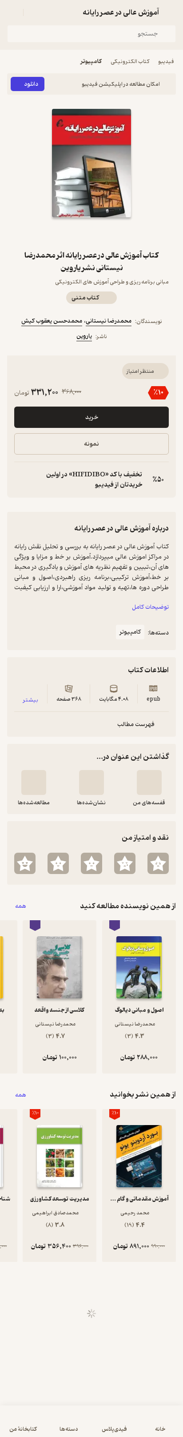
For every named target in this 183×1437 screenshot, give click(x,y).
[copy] (21, 480)
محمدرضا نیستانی (108, 321)
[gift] (91, 233)
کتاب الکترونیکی (130, 61)
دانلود (31, 84)
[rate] (158, 863)
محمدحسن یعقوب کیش (51, 321)
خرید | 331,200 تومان (91, 1426)
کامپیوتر (91, 61)
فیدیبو (166, 61)
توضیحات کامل (150, 607)
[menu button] (12, 12)
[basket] (34, 12)
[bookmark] (113, 233)
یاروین (84, 336)
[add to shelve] (149, 782)
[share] (70, 233)
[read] (33, 782)
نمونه (91, 444)
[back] (170, 12)
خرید (91, 417)
